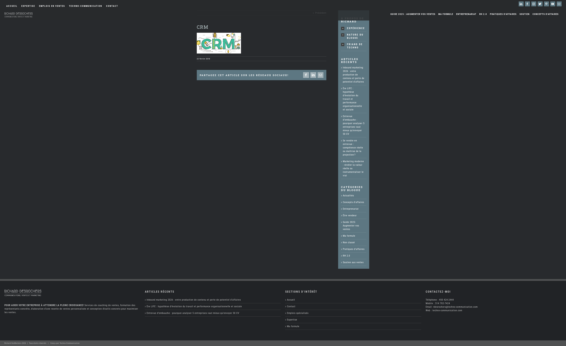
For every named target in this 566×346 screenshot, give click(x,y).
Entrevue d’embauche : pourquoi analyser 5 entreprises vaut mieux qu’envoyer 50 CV (193, 313)
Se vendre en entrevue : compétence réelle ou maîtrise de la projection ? (353, 147)
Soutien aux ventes (353, 262)
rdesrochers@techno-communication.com (455, 306)
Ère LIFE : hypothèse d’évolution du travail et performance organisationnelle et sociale (352, 99)
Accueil (291, 299)
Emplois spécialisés (297, 313)
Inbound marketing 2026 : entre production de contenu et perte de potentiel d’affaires (353, 74)
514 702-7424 (442, 303)
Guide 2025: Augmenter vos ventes (351, 226)
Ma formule (349, 235)
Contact (291, 306)
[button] (353, 28)
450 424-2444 (446, 299)
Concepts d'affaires (353, 202)
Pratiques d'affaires (354, 249)
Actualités (348, 195)
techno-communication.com (447, 310)
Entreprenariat (351, 208)
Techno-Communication (70, 343)
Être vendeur (350, 215)
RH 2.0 (346, 255)
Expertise (292, 319)
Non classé (349, 242)
